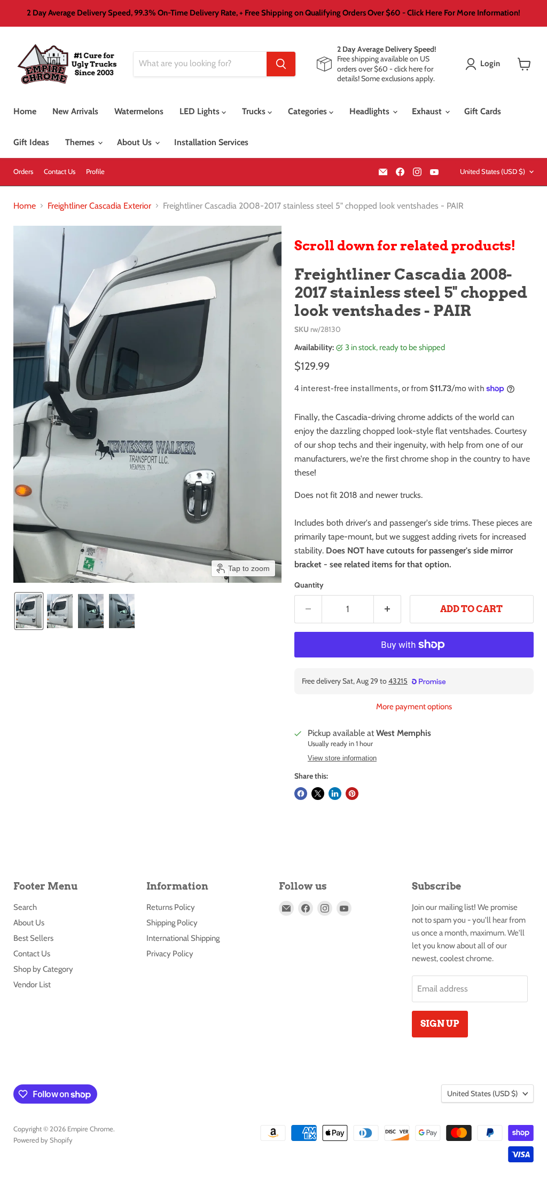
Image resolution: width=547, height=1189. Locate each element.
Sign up (439, 1023)
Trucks (255, 111)
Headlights (370, 111)
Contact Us (59, 172)
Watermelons (138, 111)
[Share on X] (317, 793)
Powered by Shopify (43, 1140)
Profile (95, 172)
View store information (342, 758)
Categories (308, 111)
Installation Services (211, 142)
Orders (23, 172)
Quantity (309, 585)
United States (492, 171)
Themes (81, 142)
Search (25, 907)
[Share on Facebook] (300, 793)
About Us (135, 142)
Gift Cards (482, 111)
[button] (484, 64)
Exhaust (428, 111)
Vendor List (32, 984)
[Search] (281, 64)
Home (24, 111)
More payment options (414, 706)
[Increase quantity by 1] (387, 609)
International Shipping (183, 938)
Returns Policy (170, 907)
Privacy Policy (169, 953)
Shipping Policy (172, 923)
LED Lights (200, 111)
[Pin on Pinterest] (352, 793)
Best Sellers (33, 938)
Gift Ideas (31, 142)
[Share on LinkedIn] (335, 793)
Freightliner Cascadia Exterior (99, 206)
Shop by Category (43, 969)
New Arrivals (75, 111)
